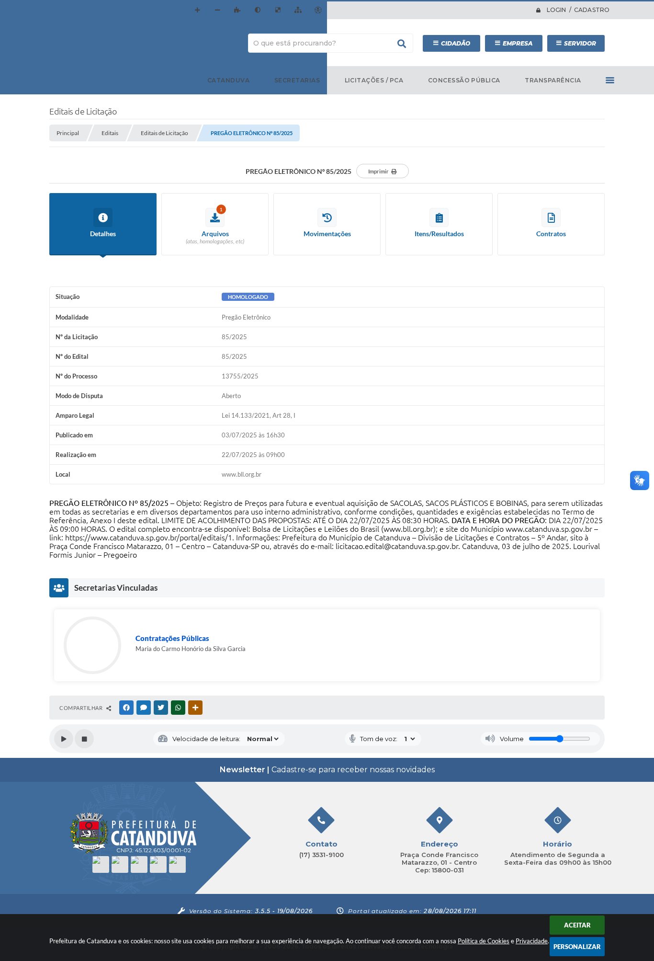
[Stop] (84, 738)
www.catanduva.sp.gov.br (549, 529)
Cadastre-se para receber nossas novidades (327, 769)
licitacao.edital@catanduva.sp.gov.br (397, 546)
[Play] (63, 738)
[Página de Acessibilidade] (318, 10)
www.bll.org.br (408, 529)
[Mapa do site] (298, 10)
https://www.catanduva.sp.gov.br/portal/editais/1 (148, 537)
